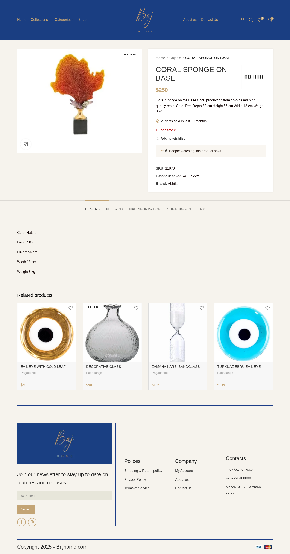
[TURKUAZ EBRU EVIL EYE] (243, 332)
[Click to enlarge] (25, 144)
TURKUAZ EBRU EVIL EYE (239, 367)
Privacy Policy (135, 479)
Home (160, 58)
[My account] (242, 20)
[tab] (97, 207)
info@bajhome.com (240, 469)
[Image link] (64, 443)
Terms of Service (137, 488)
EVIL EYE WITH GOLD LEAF (43, 367)
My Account (184, 471)
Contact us (183, 488)
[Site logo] (145, 19)
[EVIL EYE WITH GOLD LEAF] (46, 332)
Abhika (180, 176)
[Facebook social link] (21, 522)
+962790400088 (238, 478)
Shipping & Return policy (143, 471)
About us (182, 479)
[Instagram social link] (32, 522)
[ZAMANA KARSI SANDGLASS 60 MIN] (178, 332)
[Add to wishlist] (70, 308)
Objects (175, 58)
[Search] (251, 20)
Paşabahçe (28, 373)
